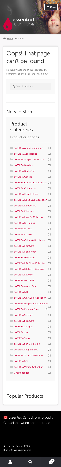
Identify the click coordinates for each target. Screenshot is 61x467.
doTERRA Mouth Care (25, 286)
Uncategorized (21, 372)
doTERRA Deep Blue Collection (30, 199)
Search (30, 462)
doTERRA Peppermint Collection (31, 303)
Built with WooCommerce (17, 449)
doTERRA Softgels (23, 326)
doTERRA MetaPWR (24, 280)
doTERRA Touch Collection (28, 355)
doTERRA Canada (23, 176)
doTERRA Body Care (24, 170)
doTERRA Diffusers (24, 211)
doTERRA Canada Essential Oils (30, 182)
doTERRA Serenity (23, 314)
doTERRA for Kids (23, 228)
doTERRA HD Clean (24, 257)
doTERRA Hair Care (24, 245)
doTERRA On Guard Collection (30, 297)
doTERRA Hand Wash (25, 251)
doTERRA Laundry (23, 274)
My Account (10, 462)
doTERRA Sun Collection (27, 343)
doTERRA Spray (22, 338)
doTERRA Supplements (26, 349)
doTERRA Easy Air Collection (29, 217)
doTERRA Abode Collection (28, 147)
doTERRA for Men (23, 234)
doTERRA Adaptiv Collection (29, 159)
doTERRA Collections (25, 188)
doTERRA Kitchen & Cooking (29, 268)
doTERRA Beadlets (23, 165)
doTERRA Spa (21, 332)
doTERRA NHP (21, 291)
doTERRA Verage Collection (28, 366)
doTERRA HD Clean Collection (30, 263)
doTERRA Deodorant (25, 205)
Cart (47, 459)
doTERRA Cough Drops (26, 193)
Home (10, 38)
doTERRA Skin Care (24, 320)
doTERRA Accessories (25, 153)
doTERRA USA (21, 361)
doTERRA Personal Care (26, 309)
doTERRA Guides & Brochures (29, 240)
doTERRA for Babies (24, 222)
